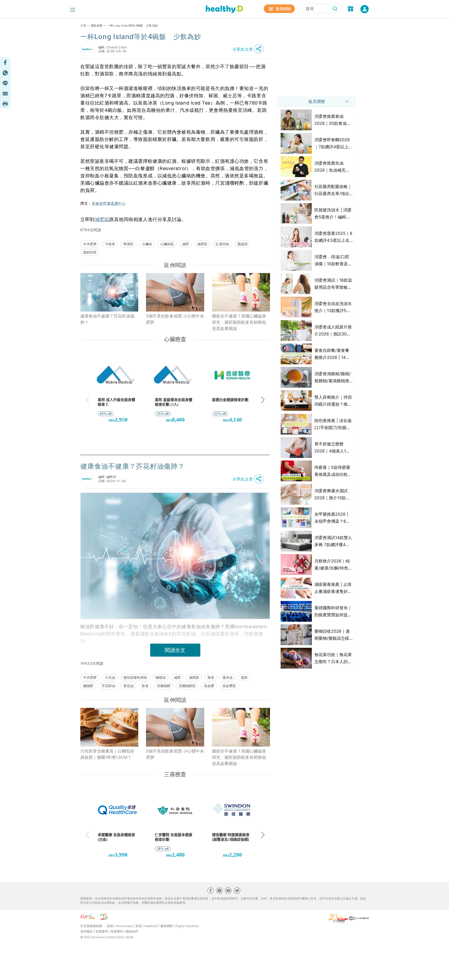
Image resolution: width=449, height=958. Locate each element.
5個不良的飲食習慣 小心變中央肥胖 (175, 319)
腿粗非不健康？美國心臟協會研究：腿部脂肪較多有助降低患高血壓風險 (239, 322)
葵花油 (128, 686)
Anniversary (124, 926)
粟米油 (227, 677)
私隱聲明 (101, 931)
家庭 (139, 926)
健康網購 (282, 8)
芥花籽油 (108, 686)
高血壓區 (229, 686)
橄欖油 (160, 677)
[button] (249, 49)
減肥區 (102, 219)
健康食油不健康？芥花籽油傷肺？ (107, 319)
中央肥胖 (90, 244)
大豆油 (110, 677)
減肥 (185, 244)
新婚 (110, 926)
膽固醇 (88, 686)
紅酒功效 (222, 244)
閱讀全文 (175, 650)
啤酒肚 (128, 244)
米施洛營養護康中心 (109, 203)
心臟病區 (167, 244)
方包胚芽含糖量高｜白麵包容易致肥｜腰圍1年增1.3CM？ (107, 754)
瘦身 (210, 677)
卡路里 (110, 244)
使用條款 (86, 931)
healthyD (151, 926)
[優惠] (350, 9)
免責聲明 (116, 931)
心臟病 (147, 244)
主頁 (83, 25)
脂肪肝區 (90, 252)
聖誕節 (242, 244)
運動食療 (96, 25)
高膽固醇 (163, 686)
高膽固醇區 (187, 686)
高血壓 (209, 686)
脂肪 (244, 677)
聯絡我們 (132, 931)
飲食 (145, 686)
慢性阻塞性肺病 (135, 677)
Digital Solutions (187, 926)
